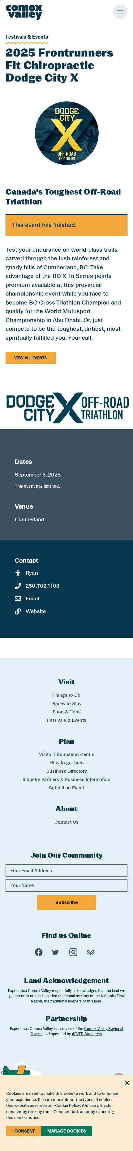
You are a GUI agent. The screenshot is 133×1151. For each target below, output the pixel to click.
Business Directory (66, 771)
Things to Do (66, 695)
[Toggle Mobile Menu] (120, 12)
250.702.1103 (43, 586)
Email (32, 598)
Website (36, 611)
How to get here (66, 763)
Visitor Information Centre (66, 754)
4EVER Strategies (87, 1034)
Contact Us (66, 822)
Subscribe (66, 902)
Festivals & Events (27, 37)
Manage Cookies (66, 1130)
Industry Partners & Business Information (66, 779)
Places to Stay (66, 703)
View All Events (30, 358)
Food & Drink (67, 712)
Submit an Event (66, 788)
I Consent (23, 1130)
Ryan (32, 573)
